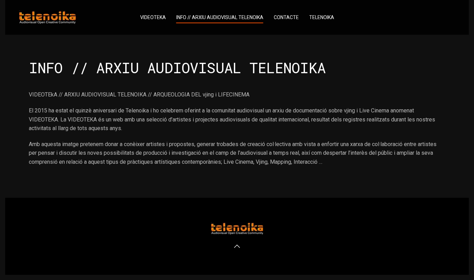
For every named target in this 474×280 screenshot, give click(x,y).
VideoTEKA (153, 17)
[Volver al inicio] (47, 17)
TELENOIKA (321, 17)
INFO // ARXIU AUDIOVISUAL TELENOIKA (219, 17)
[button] (237, 246)
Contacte (286, 17)
